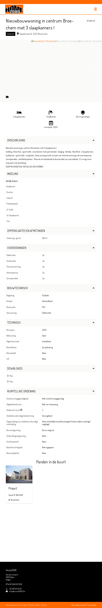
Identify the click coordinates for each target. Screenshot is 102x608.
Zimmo (44, 605)
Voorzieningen (16, 248)
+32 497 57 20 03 (15, 588)
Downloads (14, 368)
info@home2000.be (17, 591)
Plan (11, 376)
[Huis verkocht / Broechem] (43, 66)
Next (92, 66)
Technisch (14, 322)
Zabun (38, 605)
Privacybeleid (91, 605)
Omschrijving (16, 140)
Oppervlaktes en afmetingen (26, 231)
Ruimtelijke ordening (21, 391)
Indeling (12, 174)
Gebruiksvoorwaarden (79, 605)
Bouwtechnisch (17, 288)
